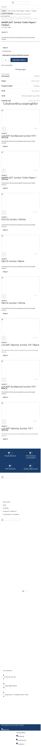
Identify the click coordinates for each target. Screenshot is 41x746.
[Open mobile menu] (2, 3)
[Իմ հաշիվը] (37, 3)
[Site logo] (20, 3)
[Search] (40, 3)
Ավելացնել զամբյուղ (19, 60)
